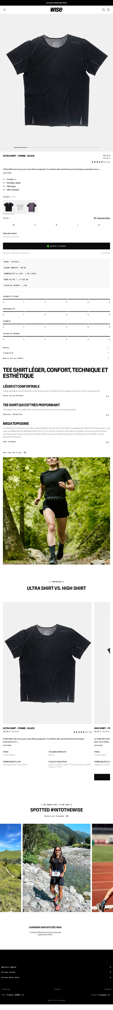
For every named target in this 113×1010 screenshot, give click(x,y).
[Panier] (108, 10)
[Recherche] (104, 10)
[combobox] (16, 995)
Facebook (108, 989)
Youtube (57, 989)
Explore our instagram (54, 816)
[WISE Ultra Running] (56, 10)
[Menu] (4, 10)
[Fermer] (109, 2)
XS (14, 225)
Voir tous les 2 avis (12, 452)
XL (99, 225)
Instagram (5, 989)
